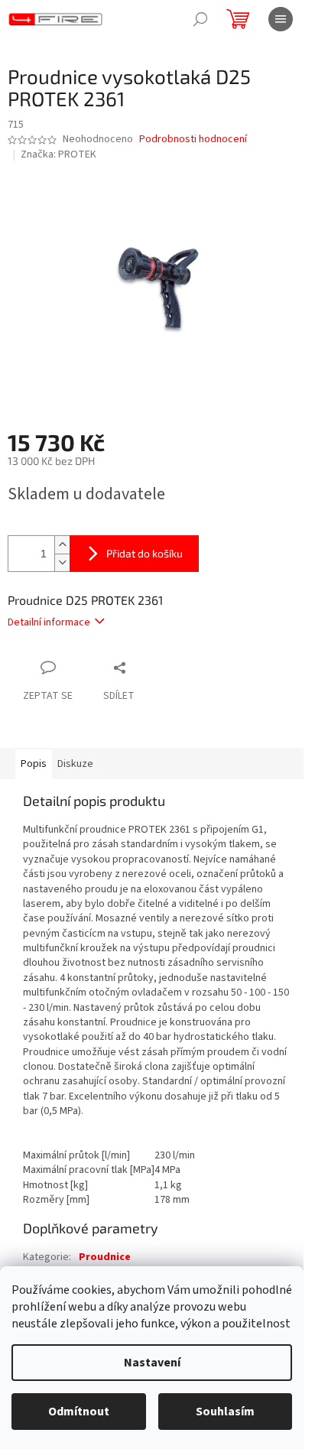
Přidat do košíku (144, 553)
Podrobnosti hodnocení (193, 139)
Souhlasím (225, 1411)
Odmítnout (78, 1411)
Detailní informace (49, 622)
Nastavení (152, 1362)
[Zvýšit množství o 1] (62, 545)
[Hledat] (200, 19)
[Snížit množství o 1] (62, 562)
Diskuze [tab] (75, 764)
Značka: (58, 154)
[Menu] (280, 19)
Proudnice (105, 1257)
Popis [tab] (34, 764)
